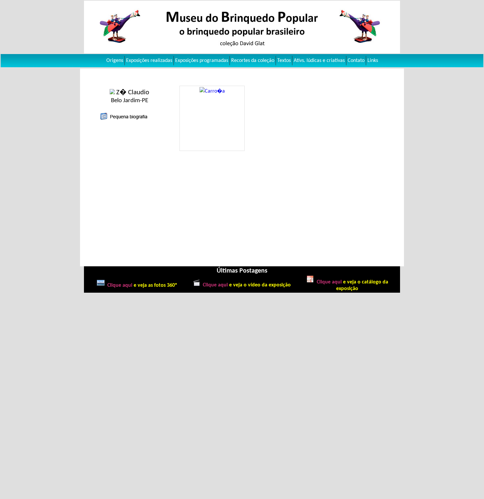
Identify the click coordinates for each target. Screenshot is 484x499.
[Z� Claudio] (113, 93)
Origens (114, 60)
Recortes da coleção (252, 60)
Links (372, 60)
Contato (356, 60)
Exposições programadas (201, 60)
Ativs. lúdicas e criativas (319, 60)
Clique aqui (119, 285)
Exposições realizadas (149, 60)
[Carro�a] (212, 91)
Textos (284, 60)
